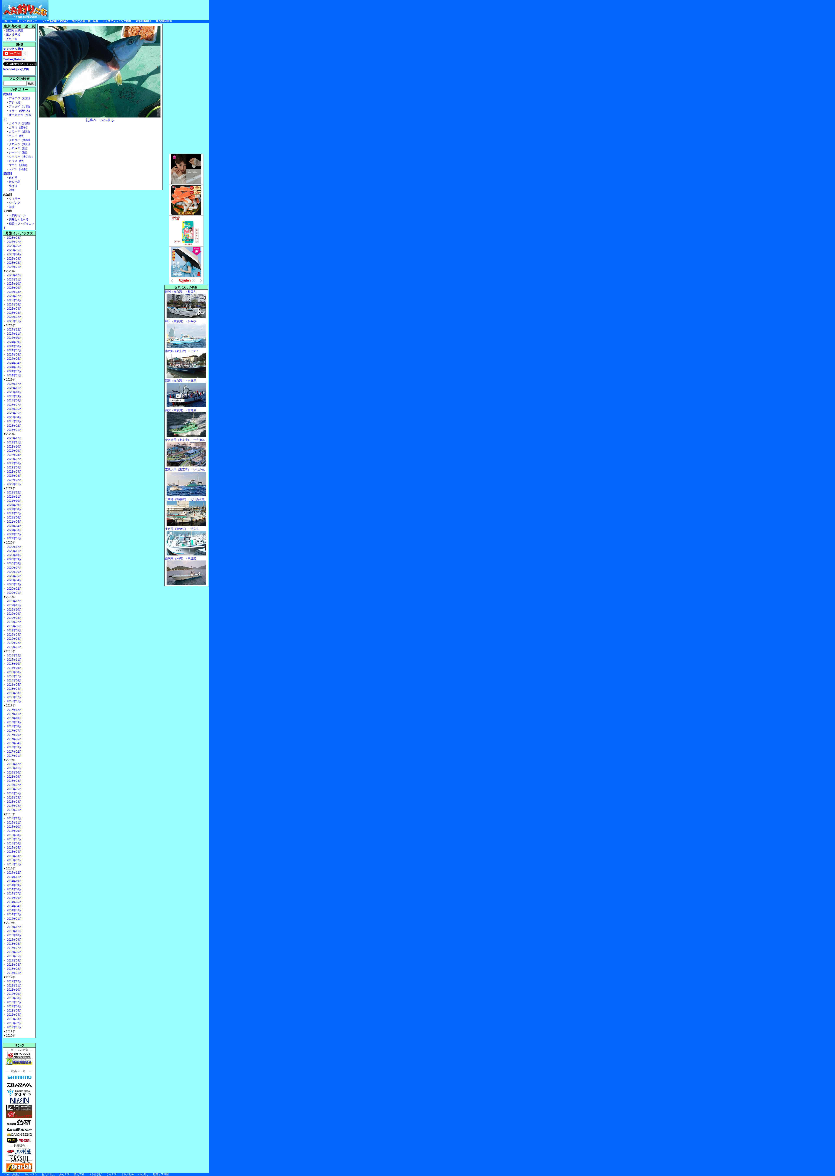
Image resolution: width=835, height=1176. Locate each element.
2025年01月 (14, 321)
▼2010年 (9, 1035)
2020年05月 (14, 576)
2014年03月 (14, 910)
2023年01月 (14, 429)
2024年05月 (14, 358)
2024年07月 (14, 350)
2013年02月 (14, 968)
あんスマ (64, 1174)
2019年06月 (14, 626)
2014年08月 (14, 889)
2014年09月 (14, 885)
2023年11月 (14, 388)
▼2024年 (9, 325)
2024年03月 (14, 367)
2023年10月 (14, 392)
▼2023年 (9, 379)
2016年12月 (14, 764)
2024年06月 (14, 354)
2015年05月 (14, 847)
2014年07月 (14, 893)
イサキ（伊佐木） (20, 110)
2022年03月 (14, 475)
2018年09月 (14, 667)
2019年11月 (14, 605)
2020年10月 (14, 555)
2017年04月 (14, 743)
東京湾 (13, 177)
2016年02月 (14, 805)
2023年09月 (14, 396)
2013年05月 (14, 956)
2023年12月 (14, 384)
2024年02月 (14, 371)
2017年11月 (14, 714)
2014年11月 (14, 877)
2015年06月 (14, 843)
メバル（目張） (19, 169)
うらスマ (111, 1174)
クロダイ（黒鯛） (20, 140)
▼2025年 (9, 271)
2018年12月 (14, 655)
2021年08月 (14, 509)
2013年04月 (14, 960)
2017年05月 (14, 739)
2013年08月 (14, 943)
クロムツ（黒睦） (20, 144)
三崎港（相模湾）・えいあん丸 (185, 499)
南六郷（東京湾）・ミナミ (182, 351)
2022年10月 (14, 446)
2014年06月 (14, 897)
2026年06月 (14, 246)
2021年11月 (14, 496)
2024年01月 (14, 375)
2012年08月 (14, 998)
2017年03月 (14, 747)
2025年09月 (14, 287)
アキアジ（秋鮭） (20, 98)
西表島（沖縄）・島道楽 (180, 558)
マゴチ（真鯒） (19, 165)
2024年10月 (14, 337)
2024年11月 (14, 333)
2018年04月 (14, 688)
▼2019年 (9, 597)
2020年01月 (14, 592)
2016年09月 (14, 776)
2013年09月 (14, 939)
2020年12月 (14, 547)
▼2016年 (9, 760)
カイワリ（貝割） (20, 123)
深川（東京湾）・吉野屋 (180, 380)
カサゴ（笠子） (19, 127)
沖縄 (12, 190)
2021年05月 (14, 521)
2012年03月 (14, 1019)
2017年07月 (14, 730)
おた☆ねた (48, 1174)
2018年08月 (14, 672)
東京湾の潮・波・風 (19, 26)
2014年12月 (14, 872)
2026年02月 (14, 262)
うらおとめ (127, 1174)
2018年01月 (14, 701)
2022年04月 (14, 471)
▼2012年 (9, 977)
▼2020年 (9, 542)
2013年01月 (14, 973)
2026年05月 (14, 250)
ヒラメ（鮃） (17, 161)
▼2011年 (9, 1031)
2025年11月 (14, 279)
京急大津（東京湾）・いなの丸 (185, 469)
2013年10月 (14, 935)
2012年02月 (14, 1023)
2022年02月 (14, 479)
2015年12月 (14, 818)
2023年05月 (14, 413)
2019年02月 (14, 642)
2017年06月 (14, 734)
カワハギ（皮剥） (20, 131)
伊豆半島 (14, 181)
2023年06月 (14, 409)
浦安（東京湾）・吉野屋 (180, 410)
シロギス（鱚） (19, 148)
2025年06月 (14, 300)
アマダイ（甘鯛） (20, 106)
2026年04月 (14, 254)
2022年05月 (14, 467)
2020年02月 (14, 588)
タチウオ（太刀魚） (21, 156)
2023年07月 (14, 404)
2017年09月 (14, 722)
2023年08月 (14, 400)
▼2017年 (9, 705)
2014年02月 (14, 914)
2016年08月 (14, 780)
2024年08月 (14, 346)
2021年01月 (14, 538)
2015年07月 (14, 839)
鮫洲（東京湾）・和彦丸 (180, 291)
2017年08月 (14, 726)
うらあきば (95, 1174)
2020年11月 (14, 551)
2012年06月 (14, 1006)
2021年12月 (14, 492)
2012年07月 (14, 1002)
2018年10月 (14, 663)
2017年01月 (14, 755)
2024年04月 (14, 363)
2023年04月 (14, 417)
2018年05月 (14, 684)
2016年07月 (14, 785)
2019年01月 (14, 647)
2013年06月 (14, 952)
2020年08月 (14, 563)
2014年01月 (14, 918)
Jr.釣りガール (17, 215)
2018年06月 (14, 680)
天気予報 (11, 39)
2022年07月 (14, 459)
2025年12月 (14, 275)
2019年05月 (14, 630)
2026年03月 (14, 258)
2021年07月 (14, 513)
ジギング (14, 202)
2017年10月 (14, 718)
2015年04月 (14, 851)
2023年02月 (14, 425)
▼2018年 (9, 651)
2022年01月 (14, 484)
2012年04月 (14, 1014)
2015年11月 (14, 822)
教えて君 (79, 1174)
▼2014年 (9, 868)
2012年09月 (14, 993)
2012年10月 (14, 989)
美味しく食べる (19, 219)
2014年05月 (14, 902)
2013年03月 (14, 964)
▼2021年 (9, 488)
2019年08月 (14, 617)
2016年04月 (14, 797)
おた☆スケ (30, 1174)
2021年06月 (14, 517)
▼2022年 (9, 434)
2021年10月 (14, 500)
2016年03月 (14, 801)
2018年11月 (14, 659)
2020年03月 (14, 584)
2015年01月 (14, 864)
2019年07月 (14, 622)
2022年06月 (14, 463)
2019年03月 (14, 638)
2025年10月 (14, 283)
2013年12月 (14, 927)
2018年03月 (14, 693)
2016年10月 (14, 772)
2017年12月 (14, 709)
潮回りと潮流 (14, 30)
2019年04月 (14, 634)
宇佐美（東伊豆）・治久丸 (182, 528)
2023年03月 (14, 421)
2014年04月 (14, 906)
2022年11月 (14, 442)
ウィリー (14, 198)
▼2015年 (9, 814)
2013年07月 (14, 948)
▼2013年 (9, 922)
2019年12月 (14, 601)
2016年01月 (14, 810)
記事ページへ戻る (100, 120)
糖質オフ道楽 (161, 1174)
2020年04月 (14, 580)
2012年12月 (14, 981)
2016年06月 (14, 789)
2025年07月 (14, 296)
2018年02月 (14, 697)
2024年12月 (14, 329)
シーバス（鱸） (19, 152)
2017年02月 (14, 751)
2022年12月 (14, 438)
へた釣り (143, 1174)
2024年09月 (14, 342)
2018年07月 (14, 676)
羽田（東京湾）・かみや (180, 321)
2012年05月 (14, 1010)
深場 (12, 206)
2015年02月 (14, 860)
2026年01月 (14, 266)
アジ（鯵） (16, 102)
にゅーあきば (12, 1174)
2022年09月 (14, 450)
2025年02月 (14, 317)
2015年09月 (14, 830)
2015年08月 (14, 835)
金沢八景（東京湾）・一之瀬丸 (185, 439)
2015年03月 (14, 856)
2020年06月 (14, 572)
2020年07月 (14, 567)
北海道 (13, 186)
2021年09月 (14, 505)
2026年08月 (14, 237)
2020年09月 (14, 559)
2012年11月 (14, 985)
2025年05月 (14, 304)
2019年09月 (14, 613)
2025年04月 (14, 308)
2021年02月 (14, 534)
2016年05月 (14, 793)
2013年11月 (14, 931)
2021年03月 (14, 530)
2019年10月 (14, 609)
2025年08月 (14, 292)
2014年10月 (14, 881)
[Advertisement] (129, 10)
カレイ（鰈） (17, 136)
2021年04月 (14, 526)
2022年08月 (14, 454)
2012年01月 (14, 1027)
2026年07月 (14, 241)
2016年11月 (14, 768)
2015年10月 (14, 826)
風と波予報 (13, 34)
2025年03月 (14, 312)
